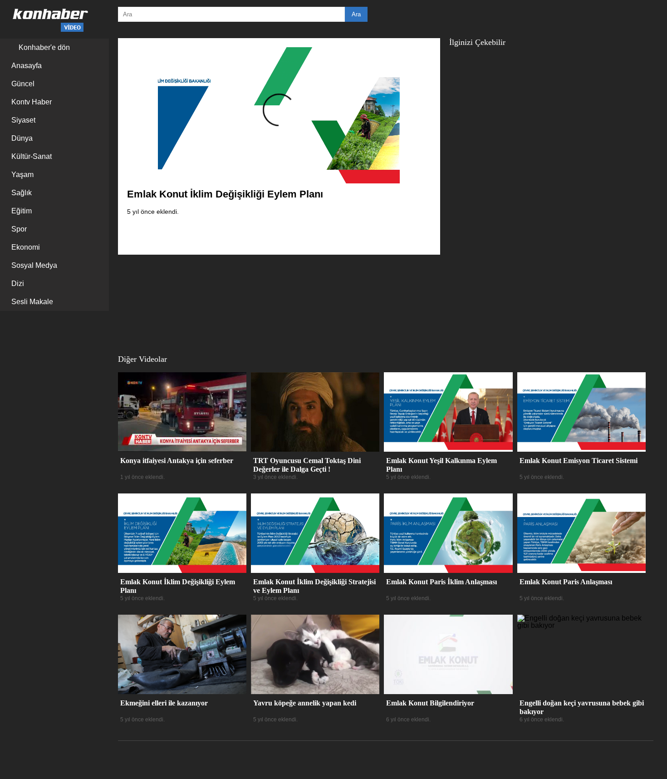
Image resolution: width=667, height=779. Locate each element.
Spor (19, 229)
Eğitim (21, 211)
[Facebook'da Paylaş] (370, 234)
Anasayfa (26, 65)
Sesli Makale (32, 302)
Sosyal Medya (34, 265)
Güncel (22, 84)
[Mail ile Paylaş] (411, 234)
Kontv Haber (31, 102)
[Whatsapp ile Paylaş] (397, 234)
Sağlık (21, 193)
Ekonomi (25, 247)
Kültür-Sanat (31, 156)
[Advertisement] (515, 191)
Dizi (17, 283)
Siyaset (23, 120)
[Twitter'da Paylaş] (383, 234)
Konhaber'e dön (43, 47)
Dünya (22, 138)
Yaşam (22, 174)
